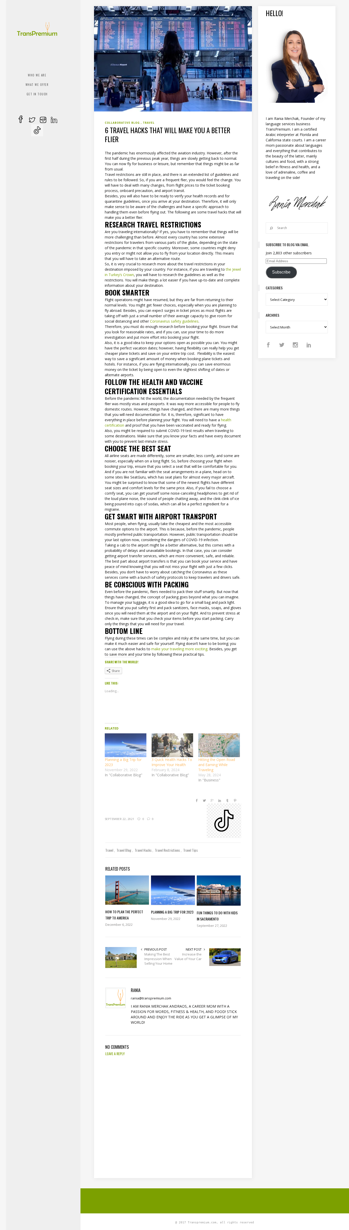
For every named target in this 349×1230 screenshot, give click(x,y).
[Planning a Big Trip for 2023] (125, 745)
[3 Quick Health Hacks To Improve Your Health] (172, 745)
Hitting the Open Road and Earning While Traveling (216, 764)
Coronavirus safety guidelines (174, 321)
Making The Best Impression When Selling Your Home (158, 959)
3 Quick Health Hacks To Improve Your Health (172, 762)
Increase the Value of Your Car (188, 956)
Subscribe (281, 272)
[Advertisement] (218, 1200)
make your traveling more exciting (178, 648)
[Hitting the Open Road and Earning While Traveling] (219, 745)
